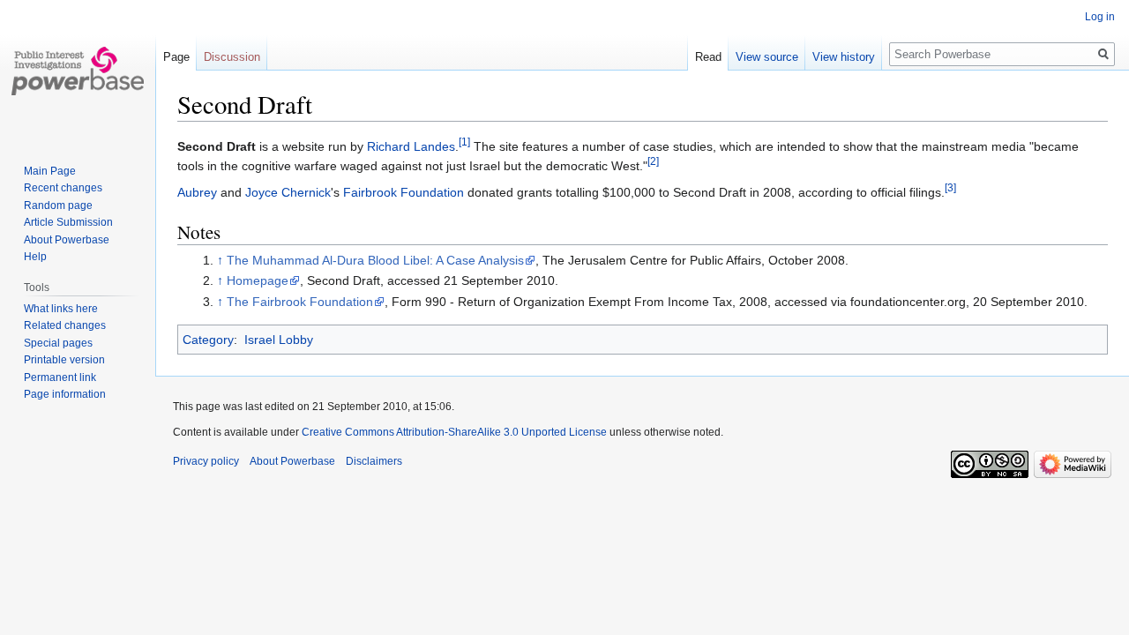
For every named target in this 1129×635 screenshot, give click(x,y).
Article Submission (68, 222)
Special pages (58, 343)
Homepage (257, 280)
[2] (653, 162)
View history (843, 57)
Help (35, 256)
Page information (65, 394)
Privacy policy (206, 461)
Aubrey (197, 192)
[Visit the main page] (77, 70)
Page (176, 57)
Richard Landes (411, 146)
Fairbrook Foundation (403, 192)
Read (708, 57)
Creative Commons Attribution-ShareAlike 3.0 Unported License (454, 432)
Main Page (50, 171)
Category (208, 339)
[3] (950, 187)
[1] (464, 141)
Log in (1100, 17)
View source (767, 57)
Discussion (232, 57)
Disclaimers (374, 461)
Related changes (65, 325)
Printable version (64, 360)
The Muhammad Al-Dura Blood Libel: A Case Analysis (375, 260)
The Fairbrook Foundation (300, 302)
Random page (58, 205)
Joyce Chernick (288, 192)
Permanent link (60, 377)
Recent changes (63, 188)
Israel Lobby (278, 339)
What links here (61, 309)
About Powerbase (66, 240)
